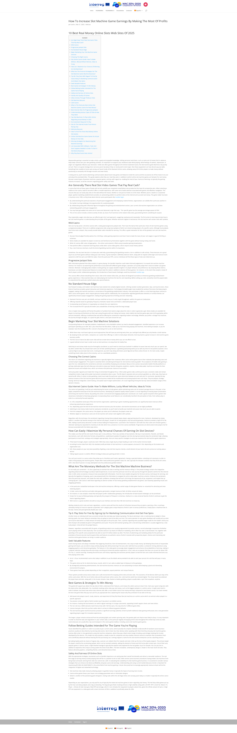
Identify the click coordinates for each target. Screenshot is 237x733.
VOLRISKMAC (99, 10)
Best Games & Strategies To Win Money (83, 86)
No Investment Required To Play (81, 122)
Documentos (120, 10)
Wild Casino (75, 45)
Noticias (88, 24)
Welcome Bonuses (76, 129)
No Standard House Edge (79, 50)
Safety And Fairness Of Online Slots (82, 93)
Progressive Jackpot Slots (78, 47)
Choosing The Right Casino (79, 57)
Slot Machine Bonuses (78, 100)
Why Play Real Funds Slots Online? (81, 153)
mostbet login (119, 197)
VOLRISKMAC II (110, 10)
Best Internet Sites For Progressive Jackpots (84, 110)
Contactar (129, 10)
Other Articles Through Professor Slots (83, 98)
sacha (73, 24)
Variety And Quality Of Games (80, 95)
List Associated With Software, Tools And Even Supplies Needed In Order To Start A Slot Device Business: (84, 148)
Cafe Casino (75, 103)
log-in (85, 722)
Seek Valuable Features (78, 83)
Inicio (91, 10)
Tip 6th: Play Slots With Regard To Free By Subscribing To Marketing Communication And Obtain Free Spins (84, 78)
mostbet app (140, 272)
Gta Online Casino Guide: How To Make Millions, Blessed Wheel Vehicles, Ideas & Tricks (84, 61)
